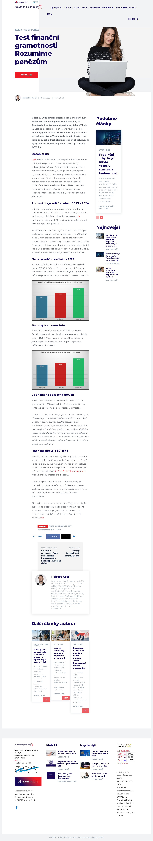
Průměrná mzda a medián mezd (100, 775)
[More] (73, 536)
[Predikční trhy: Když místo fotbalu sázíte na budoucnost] (108, 137)
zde (78, 216)
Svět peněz (31, 30)
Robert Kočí (30, 98)
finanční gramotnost (60, 526)
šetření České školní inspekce (70, 471)
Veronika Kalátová (66, 781)
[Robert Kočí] (18, 98)
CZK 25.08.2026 (123, 751)
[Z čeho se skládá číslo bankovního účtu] (85, 753)
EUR (120, 760)
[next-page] (101, 217)
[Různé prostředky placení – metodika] (51, 753)
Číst (46, 699)
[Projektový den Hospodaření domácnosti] (51, 775)
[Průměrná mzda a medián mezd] (85, 775)
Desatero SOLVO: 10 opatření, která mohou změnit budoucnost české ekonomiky (79, 658)
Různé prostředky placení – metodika (66, 752)
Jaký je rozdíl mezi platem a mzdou (100, 765)
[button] (133, 19)
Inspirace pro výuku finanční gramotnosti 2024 (67, 763)
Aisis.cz (18, 760)
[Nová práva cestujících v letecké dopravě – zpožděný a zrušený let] (41, 635)
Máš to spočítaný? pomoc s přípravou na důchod (60, 653)
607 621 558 (26, 763)
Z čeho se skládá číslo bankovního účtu (99, 753)
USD (120, 754)
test (58, 530)
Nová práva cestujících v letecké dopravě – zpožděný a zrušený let (40, 655)
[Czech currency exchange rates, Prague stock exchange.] (125, 745)
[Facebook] (16, 808)
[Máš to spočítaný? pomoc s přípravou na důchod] (60, 635)
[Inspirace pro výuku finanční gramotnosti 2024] (51, 763)
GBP (120, 757)
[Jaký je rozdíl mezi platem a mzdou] (85, 765)
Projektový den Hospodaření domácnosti (64, 776)
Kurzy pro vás (122, 763)
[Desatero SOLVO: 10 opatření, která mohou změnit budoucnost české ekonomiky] (80, 635)
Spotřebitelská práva (41, 645)
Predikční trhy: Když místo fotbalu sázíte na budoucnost (113, 257)
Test (34, 159)
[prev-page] (97, 217)
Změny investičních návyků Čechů (72, 553)
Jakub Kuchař (106, 206)
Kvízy (18, 30)
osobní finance (46, 530)
